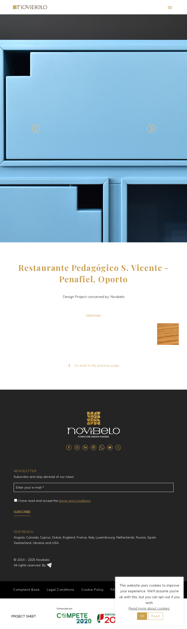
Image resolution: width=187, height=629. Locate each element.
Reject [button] (155, 616)
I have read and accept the (54, 501)
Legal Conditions (60, 590)
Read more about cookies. (149, 608)
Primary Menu (170, 7)
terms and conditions (75, 501)
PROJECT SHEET (23, 616)
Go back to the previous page (97, 365)
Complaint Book (26, 590)
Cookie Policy (92, 590)
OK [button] (142, 616)
